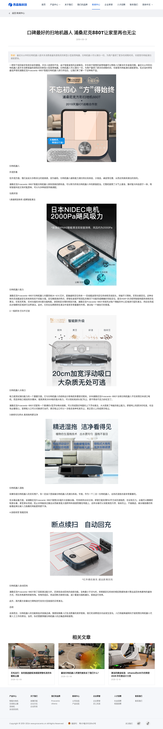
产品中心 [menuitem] (54, 4)
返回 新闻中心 (18, 13)
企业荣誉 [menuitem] (109, 4)
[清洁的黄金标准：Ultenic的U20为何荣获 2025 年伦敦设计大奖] (132, 656)
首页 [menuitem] (44, 4)
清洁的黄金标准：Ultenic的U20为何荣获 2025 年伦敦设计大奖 (130, 675)
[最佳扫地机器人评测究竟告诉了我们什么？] (81, 656)
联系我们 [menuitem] (134, 4)
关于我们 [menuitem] (69, 4)
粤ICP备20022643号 (87, 723)
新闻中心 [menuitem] (96, 4)
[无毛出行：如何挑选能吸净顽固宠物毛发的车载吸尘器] (31, 656)
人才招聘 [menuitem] (121, 4)
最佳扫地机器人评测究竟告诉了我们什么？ (80, 673)
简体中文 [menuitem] (146, 4)
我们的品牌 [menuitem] (82, 4)
